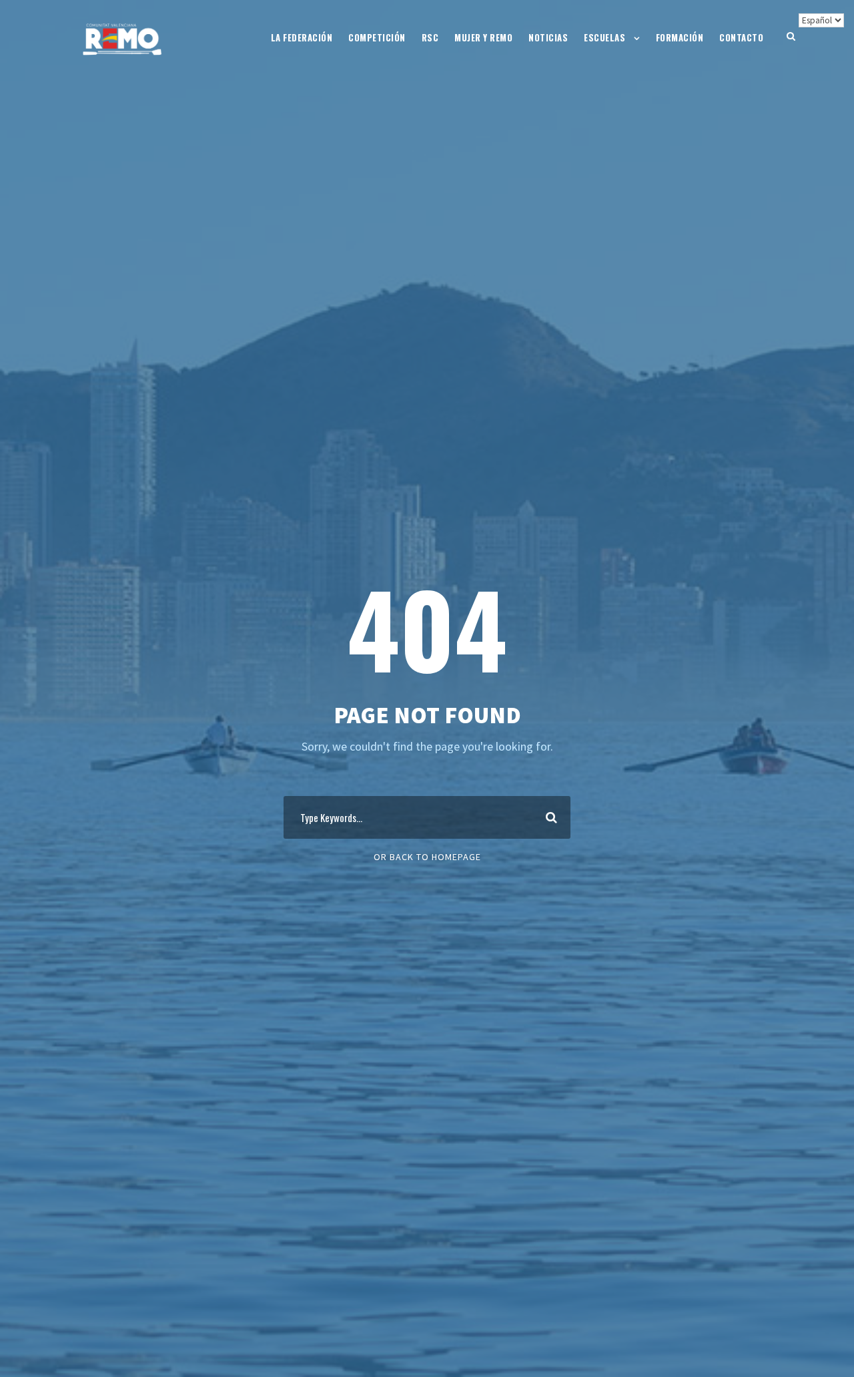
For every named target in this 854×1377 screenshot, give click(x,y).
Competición (377, 37)
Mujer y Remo (483, 37)
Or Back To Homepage (427, 857)
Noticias (548, 37)
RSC (430, 37)
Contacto (741, 37)
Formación (680, 37)
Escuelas (604, 37)
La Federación (302, 37)
